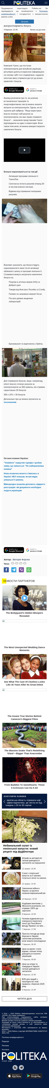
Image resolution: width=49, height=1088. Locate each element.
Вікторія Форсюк (21, 559)
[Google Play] (34, 1076)
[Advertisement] (24, 429)
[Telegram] (13, 569)
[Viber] (21, 569)
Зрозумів (24, 22)
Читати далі (24, 998)
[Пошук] (3, 2)
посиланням (10, 402)
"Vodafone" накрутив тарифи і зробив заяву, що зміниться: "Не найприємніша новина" (24, 466)
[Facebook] (6, 569)
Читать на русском (37, 30)
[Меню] (45, 2)
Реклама (5, 1045)
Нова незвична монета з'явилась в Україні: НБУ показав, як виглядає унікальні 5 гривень (21, 476)
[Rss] (15, 1067)
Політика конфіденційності (13, 1037)
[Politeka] (24, 3)
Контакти (5, 1050)
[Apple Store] (14, 1076)
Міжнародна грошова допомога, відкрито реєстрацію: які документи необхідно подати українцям (24, 487)
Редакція (5, 1041)
